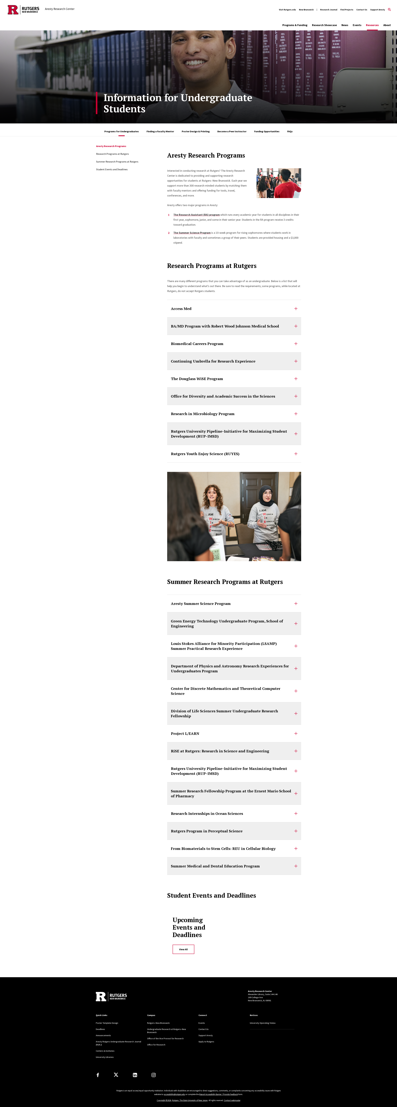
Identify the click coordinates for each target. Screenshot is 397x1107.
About (387, 25)
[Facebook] (98, 1075)
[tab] (121, 129)
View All (183, 949)
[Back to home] (111, 997)
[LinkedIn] (135, 1075)
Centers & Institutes (105, 1050)
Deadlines (100, 1029)
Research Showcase (324, 25)
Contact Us (361, 9)
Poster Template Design (107, 1023)
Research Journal (328, 9)
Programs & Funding (294, 25)
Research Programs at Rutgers (112, 153)
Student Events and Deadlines (112, 169)
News (344, 25)
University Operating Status (263, 1023)
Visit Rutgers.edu (287, 9)
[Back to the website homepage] (23, 9)
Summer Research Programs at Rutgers (117, 161)
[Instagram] (154, 1075)
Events (357, 25)
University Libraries (105, 1057)
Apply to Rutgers (206, 1041)
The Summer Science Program (192, 232)
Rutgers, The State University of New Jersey (190, 1100)
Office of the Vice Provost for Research (165, 1038)
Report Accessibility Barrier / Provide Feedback (218, 1094)
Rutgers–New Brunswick (158, 1023)
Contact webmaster (232, 1100)
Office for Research (156, 1044)
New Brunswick (306, 9)
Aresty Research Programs (111, 146)
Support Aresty (377, 9)
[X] (116, 1075)
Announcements (103, 1035)
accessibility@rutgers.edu (174, 1094)
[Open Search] (389, 10)
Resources (372, 25)
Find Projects (346, 9)
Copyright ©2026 (164, 1100)
